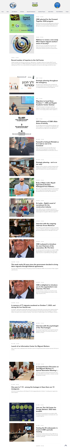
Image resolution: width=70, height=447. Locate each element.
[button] (67, 11)
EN (33, 3)
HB (36, 3)
